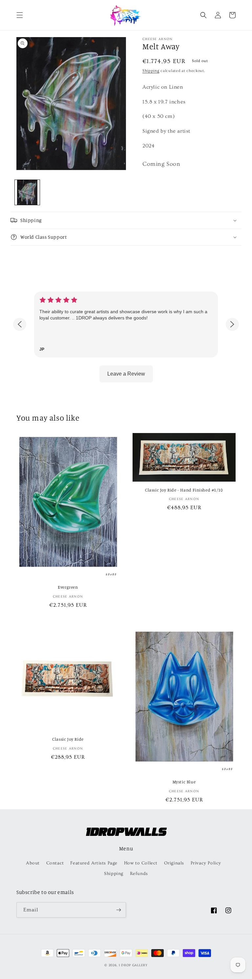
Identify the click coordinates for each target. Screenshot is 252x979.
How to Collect (141, 863)
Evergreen (68, 587)
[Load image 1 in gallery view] (27, 192)
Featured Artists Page (93, 863)
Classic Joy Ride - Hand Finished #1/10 (184, 489)
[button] (19, 15)
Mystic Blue (184, 781)
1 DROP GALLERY (133, 965)
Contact (55, 863)
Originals (174, 863)
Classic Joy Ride (68, 739)
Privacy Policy (206, 863)
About (33, 863)
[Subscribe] (118, 910)
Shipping (150, 71)
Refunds (139, 873)
